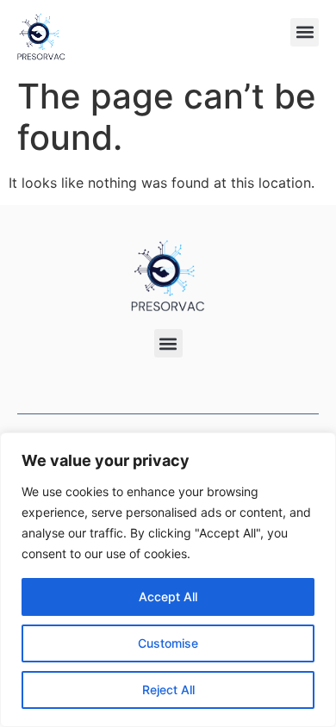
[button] (304, 32)
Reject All (168, 689)
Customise (168, 643)
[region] (168, 579)
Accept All (168, 596)
